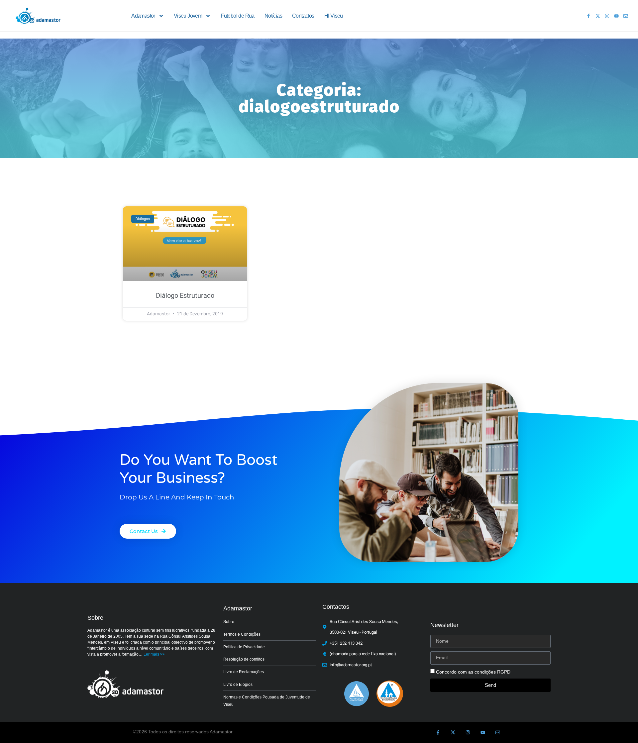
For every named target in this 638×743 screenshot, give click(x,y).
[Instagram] (607, 16)
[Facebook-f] (588, 16)
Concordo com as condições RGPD (473, 672)
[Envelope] (625, 16)
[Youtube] (616, 16)
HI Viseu (333, 16)
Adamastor (143, 16)
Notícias (273, 16)
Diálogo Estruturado (185, 295)
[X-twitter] (597, 16)
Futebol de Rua (238, 16)
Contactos (303, 16)
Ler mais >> (154, 654)
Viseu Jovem (188, 16)
